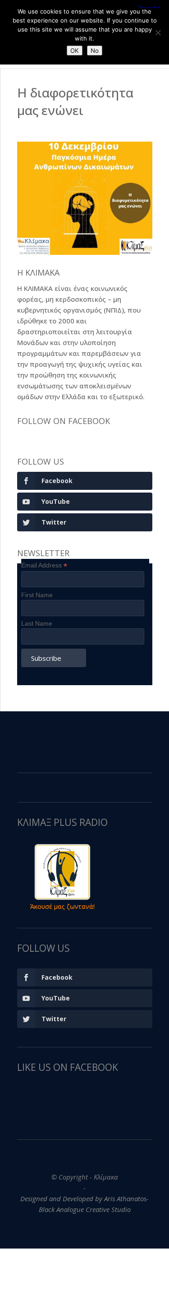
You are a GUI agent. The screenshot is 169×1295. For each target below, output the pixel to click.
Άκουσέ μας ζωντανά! (62, 906)
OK (74, 50)
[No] (157, 32)
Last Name (36, 623)
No (95, 50)
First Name (37, 595)
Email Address (44, 565)
